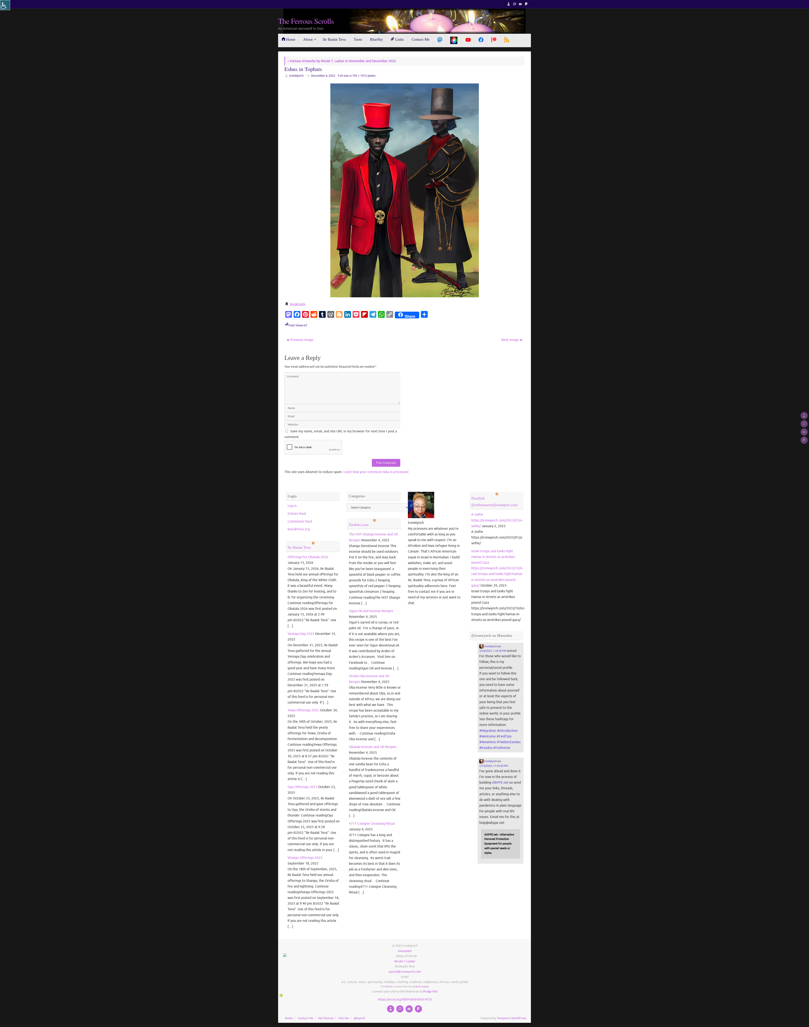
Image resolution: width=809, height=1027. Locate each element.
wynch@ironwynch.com (404, 971)
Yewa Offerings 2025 (303, 710)
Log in (292, 506)
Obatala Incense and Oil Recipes (372, 747)
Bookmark (297, 304)
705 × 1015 (359, 76)
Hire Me (343, 1018)
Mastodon (404, 951)
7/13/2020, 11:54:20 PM (493, 766)
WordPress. (519, 1018)
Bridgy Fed (430, 991)
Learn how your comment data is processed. (376, 472)
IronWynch (296, 76)
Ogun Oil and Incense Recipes (371, 611)
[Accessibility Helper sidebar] (5, 5)
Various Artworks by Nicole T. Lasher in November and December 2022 (341, 61)
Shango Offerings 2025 (305, 858)
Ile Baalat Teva (299, 547)
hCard (388, 986)
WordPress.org (299, 529)
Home (289, 1018)
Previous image (301, 340)
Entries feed (297, 514)
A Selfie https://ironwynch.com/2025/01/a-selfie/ (497, 520)
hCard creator (421, 986)
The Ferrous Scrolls (306, 21)
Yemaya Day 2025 (301, 634)
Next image (510, 340)
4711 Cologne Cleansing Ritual (372, 824)
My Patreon (326, 1018)
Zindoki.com (358, 525)
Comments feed (300, 521)
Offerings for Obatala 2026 (308, 557)
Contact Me (305, 1018)
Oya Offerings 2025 (302, 787)
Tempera (503, 1018)
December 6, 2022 (323, 76)
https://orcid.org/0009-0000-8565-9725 (404, 999)
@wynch (359, 1018)
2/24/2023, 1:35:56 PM (492, 651)
